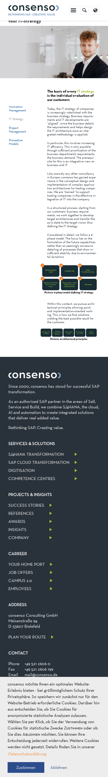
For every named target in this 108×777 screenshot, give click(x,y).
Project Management (17, 130)
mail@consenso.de (41, 674)
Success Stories (26, 505)
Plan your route (27, 637)
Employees (19, 588)
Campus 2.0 (20, 580)
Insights (17, 529)
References (21, 513)
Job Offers (20, 572)
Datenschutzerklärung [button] (27, 754)
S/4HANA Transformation (36, 454)
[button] (26, 767)
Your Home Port (26, 564)
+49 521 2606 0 (37, 663)
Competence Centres (31, 478)
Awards (16, 521)
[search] (84, 10)
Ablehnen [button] (58, 767)
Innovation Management (17, 108)
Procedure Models (16, 142)
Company (18, 537)
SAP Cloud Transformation (38, 462)
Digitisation (21, 470)
